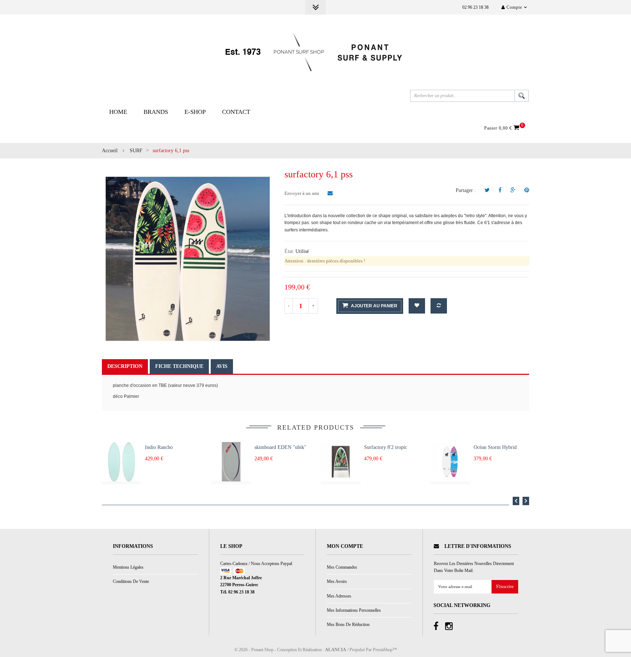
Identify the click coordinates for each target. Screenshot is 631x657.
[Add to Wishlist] (417, 306)
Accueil (110, 150)
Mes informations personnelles (354, 610)
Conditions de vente (131, 581)
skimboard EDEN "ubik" (280, 447)
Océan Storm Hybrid (495, 447)
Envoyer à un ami (302, 193)
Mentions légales (128, 567)
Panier (502, 127)
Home (118, 111)
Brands (156, 111)
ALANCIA (335, 649)
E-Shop (195, 111)
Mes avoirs (337, 581)
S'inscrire (505, 586)
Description (124, 366)
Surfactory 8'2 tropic (385, 447)
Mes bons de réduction (348, 624)
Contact (236, 111)
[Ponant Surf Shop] (315, 52)
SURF (136, 150)
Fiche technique (179, 366)
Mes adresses (339, 596)
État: (289, 251)
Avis (221, 366)
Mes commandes (342, 567)
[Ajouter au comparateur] (439, 306)
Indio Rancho (159, 447)
